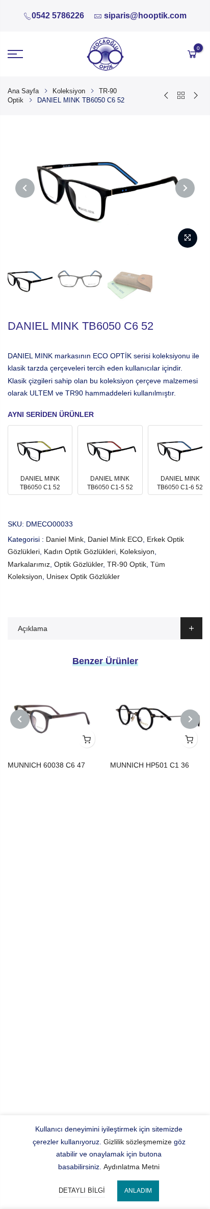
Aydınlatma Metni (131, 1167)
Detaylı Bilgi (82, 1190)
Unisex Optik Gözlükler (83, 576)
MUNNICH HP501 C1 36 (149, 765)
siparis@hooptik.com (145, 15)
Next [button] (185, 188)
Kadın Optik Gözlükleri (80, 551)
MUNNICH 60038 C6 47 (46, 765)
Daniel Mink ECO (115, 539)
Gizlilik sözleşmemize (137, 1142)
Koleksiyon (68, 91)
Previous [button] (25, 188)
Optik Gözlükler (78, 564)
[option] (105, 188)
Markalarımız (29, 564)
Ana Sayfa (23, 91)
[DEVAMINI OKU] (86, 738)
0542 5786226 (58, 15)
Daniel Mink (65, 539)
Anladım (138, 1190)
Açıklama (32, 628)
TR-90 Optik (126, 564)
